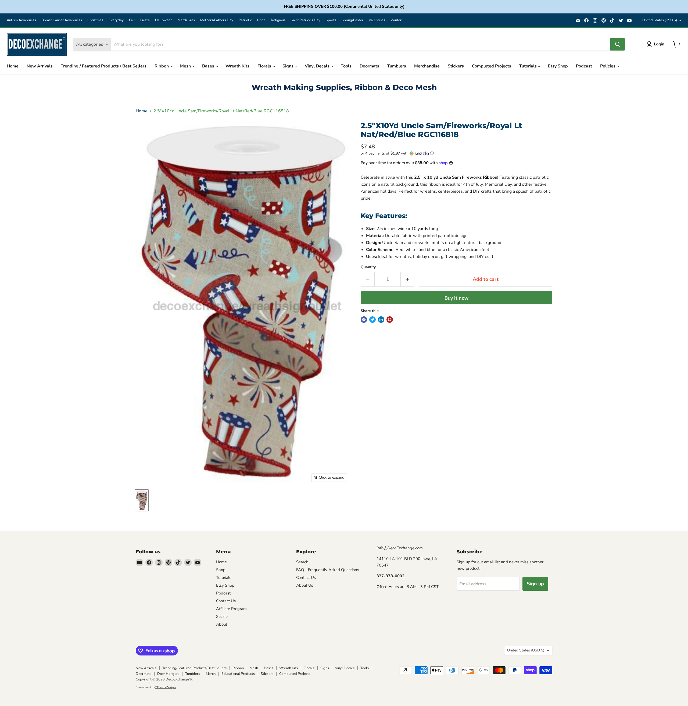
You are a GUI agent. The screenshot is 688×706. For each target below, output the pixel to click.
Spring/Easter (352, 20)
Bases (208, 66)
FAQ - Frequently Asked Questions (327, 569)
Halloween (163, 20)
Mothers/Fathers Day (216, 20)
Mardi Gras (186, 20)
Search (302, 562)
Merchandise (427, 66)
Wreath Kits (237, 66)
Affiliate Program (231, 608)
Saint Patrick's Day (305, 20)
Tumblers (396, 66)
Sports (331, 20)
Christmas (95, 20)
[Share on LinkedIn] (381, 319)
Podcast (584, 66)
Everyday (116, 20)
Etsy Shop (558, 66)
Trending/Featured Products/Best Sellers (194, 668)
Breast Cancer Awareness (61, 20)
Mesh (186, 66)
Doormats (369, 66)
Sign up (535, 583)
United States (659, 20)
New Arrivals (40, 66)
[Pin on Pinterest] (389, 319)
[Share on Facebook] (364, 319)
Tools (346, 66)
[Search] (617, 44)
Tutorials (528, 66)
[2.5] (141, 500)
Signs (288, 66)
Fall (132, 20)
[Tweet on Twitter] (372, 319)
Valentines (377, 20)
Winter (396, 20)
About (221, 624)
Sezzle (222, 616)
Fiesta (145, 20)
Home (13, 66)
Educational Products (238, 673)
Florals (264, 66)
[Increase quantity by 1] (407, 279)
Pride (261, 20)
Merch (211, 673)
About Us (304, 585)
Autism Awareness (21, 20)
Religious (278, 20)
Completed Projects (491, 66)
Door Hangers (168, 673)
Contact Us (226, 601)
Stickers (456, 66)
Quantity (368, 267)
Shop (220, 569)
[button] (456, 153)
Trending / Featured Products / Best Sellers (103, 66)
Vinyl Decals (318, 66)
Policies (608, 66)
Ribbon (162, 66)
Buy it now (456, 298)
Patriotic (245, 20)
